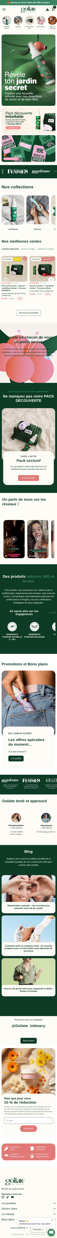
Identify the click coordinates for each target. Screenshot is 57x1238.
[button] (51, 211)
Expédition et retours (38, 1234)
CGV (27, 1234)
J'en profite (16, 758)
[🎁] (28, 148)
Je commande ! (28, 478)
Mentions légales (18, 1234)
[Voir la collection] (28, 70)
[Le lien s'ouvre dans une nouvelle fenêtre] (42, 824)
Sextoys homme (28, 249)
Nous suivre (28, 1041)
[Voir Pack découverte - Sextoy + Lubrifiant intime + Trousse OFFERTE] (14, 278)
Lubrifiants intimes (45, 249)
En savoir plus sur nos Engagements (24, 613)
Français (38, 1229)
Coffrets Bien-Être (10, 249)
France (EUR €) (19, 1228)
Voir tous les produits (28, 313)
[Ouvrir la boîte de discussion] (51, 1232)
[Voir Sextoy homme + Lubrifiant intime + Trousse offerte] (42, 278)
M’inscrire (28, 1128)
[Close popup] (52, 1220)
